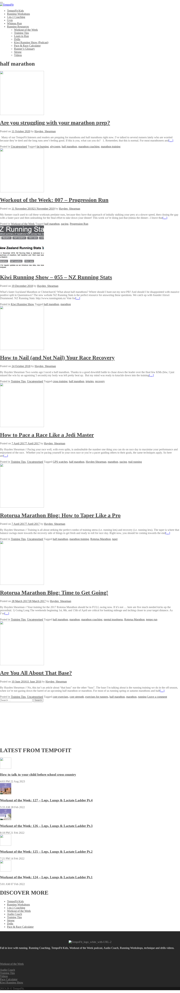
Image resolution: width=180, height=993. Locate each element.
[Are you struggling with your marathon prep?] (22, 114)
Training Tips (21, 32)
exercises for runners (96, 696)
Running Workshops (18, 13)
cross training (60, 381)
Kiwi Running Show (22, 304)
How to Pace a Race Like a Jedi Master (47, 435)
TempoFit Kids (15, 10)
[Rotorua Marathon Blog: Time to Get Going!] (22, 583)
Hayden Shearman (96, 461)
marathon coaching (88, 146)
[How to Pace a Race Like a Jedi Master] (22, 426)
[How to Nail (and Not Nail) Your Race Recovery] (22, 349)
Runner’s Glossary (24, 48)
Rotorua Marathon (100, 539)
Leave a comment (157, 696)
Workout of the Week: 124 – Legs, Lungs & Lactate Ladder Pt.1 (46, 877)
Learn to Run (21, 36)
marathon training (110, 146)
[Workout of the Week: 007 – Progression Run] (22, 191)
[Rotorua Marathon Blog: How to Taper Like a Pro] (22, 506)
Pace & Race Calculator (27, 45)
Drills (17, 39)
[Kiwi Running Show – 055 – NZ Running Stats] (22, 268)
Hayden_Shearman (45, 131)
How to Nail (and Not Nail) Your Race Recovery (57, 357)
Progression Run (79, 223)
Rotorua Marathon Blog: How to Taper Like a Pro (60, 515)
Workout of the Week (26, 29)
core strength (77, 696)
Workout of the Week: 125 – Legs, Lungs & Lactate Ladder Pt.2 (46, 851)
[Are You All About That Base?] (22, 664)
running (142, 696)
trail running (135, 461)
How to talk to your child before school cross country (38, 774)
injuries (90, 381)
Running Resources (18, 26)
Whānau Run (14, 23)
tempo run (151, 619)
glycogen (55, 146)
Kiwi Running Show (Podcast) (31, 42)
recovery (100, 381)
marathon (65, 304)
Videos (18, 55)
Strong (17, 51)
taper (115, 539)
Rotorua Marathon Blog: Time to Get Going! (54, 592)
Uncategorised (19, 146)
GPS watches (60, 461)
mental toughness (113, 619)
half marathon (69, 146)
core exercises (60, 696)
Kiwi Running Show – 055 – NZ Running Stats (56, 277)
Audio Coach (14, 914)
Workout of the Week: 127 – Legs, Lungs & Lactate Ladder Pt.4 (46, 800)
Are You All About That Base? (36, 673)
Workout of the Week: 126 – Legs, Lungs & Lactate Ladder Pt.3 (46, 826)
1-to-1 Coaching (16, 17)
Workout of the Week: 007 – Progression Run (54, 200)
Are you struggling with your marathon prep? (55, 122)
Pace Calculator (8, 979)
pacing (64, 223)
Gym (10, 20)
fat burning (43, 146)
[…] (171, 140)
